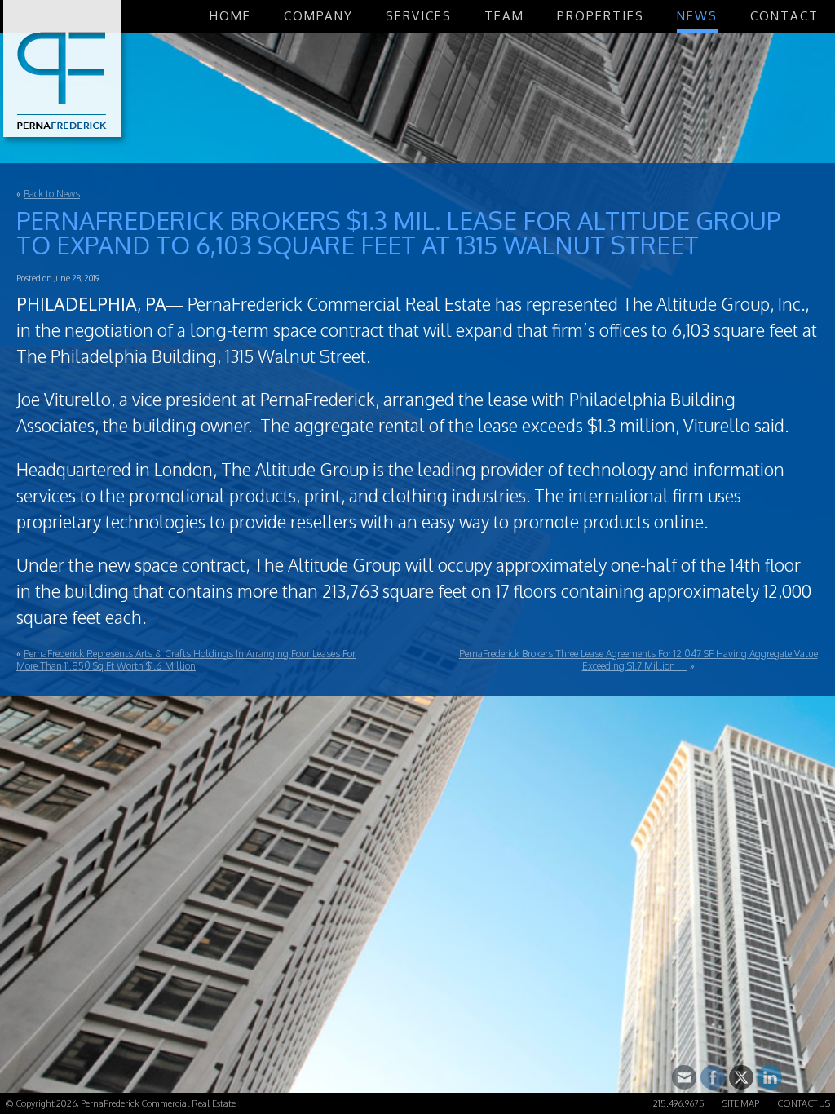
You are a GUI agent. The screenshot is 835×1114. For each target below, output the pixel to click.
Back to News (52, 194)
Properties (600, 16)
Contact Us (803, 1103)
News (697, 16)
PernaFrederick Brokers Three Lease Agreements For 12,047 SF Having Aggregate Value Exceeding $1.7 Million (638, 660)
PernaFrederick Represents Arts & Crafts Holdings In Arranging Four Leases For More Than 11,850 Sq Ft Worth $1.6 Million (186, 660)
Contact (784, 16)
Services (419, 16)
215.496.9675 (679, 1103)
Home (230, 16)
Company (318, 16)
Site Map (740, 1103)
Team (504, 16)
